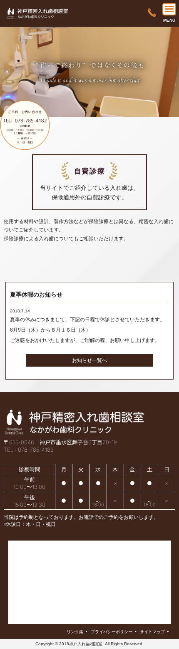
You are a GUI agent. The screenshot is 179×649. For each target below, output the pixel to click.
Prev (10, 74)
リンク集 (77, 631)
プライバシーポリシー (114, 631)
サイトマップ (154, 631)
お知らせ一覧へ (89, 360)
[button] (169, 9)
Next (168, 74)
